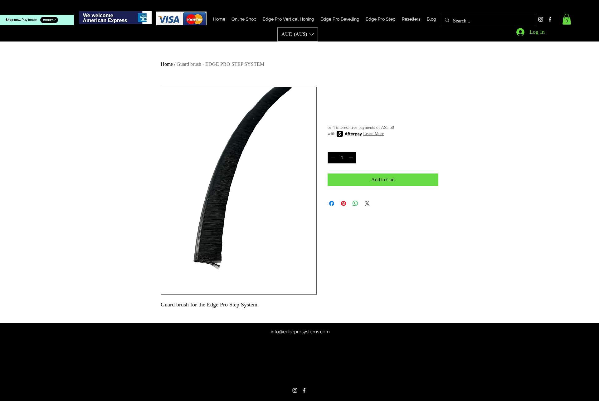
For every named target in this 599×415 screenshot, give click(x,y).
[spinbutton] (342, 157)
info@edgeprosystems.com (300, 331)
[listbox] (297, 34)
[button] (566, 19)
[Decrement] (332, 157)
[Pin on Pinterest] (343, 203)
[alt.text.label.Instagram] (541, 19)
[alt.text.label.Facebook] (550, 19)
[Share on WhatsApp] (355, 203)
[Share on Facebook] (331, 203)
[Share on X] (367, 203)
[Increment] (351, 157)
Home (167, 64)
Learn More (373, 133)
